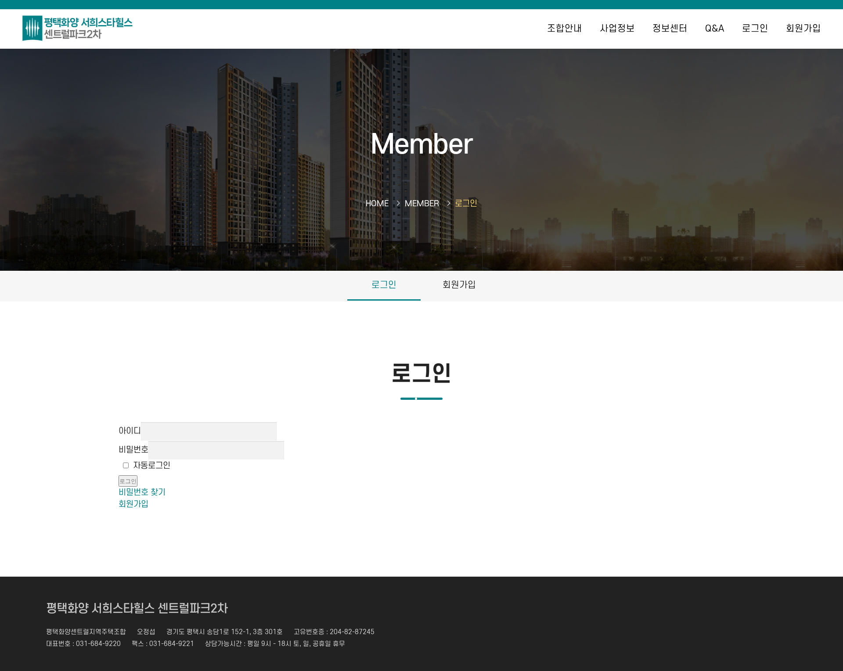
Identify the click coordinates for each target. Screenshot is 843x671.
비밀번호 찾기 (142, 492)
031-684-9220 (98, 644)
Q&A (714, 29)
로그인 (755, 29)
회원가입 (803, 29)
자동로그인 (151, 465)
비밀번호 (133, 450)
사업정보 (617, 29)
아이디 (130, 431)
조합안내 (564, 29)
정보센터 (670, 29)
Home (377, 203)
